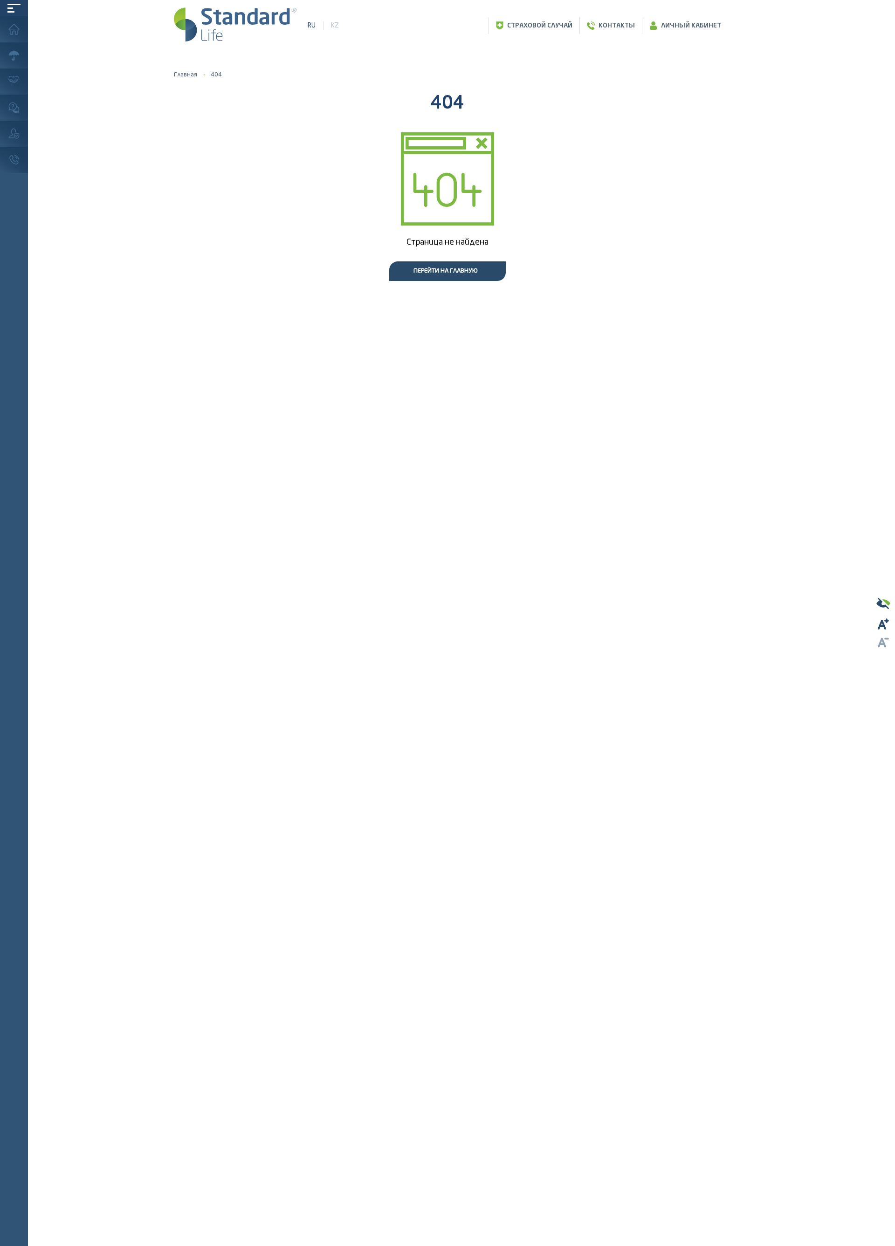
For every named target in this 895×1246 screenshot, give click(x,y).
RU (312, 25)
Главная (185, 74)
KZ (335, 25)
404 (216, 74)
